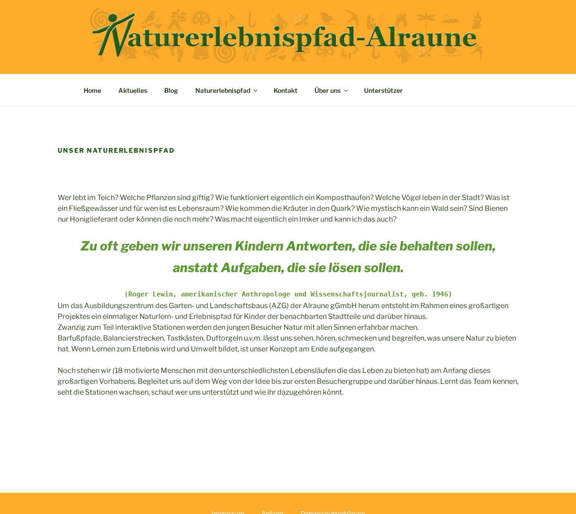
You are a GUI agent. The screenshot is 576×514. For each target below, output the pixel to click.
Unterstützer (383, 90)
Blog (171, 90)
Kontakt (285, 90)
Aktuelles (132, 90)
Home (92, 90)
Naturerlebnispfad (222, 90)
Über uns (328, 90)
